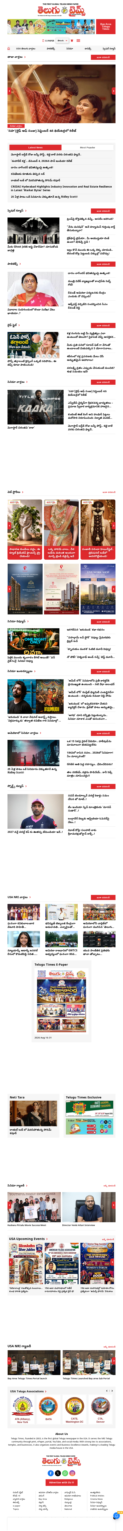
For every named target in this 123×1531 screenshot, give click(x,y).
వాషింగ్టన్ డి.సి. (70, 1492)
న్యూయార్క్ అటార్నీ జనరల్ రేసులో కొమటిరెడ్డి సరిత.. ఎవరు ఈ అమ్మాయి (23, 954)
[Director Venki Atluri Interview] (34, 1207)
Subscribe (72, 40)
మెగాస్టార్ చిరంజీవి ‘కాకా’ (21, 428)
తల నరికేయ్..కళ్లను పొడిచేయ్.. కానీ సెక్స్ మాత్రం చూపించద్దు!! (89, 774)
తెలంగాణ (68, 1506)
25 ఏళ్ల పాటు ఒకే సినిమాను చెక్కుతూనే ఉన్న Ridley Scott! (44, 197)
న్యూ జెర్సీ (42, 1506)
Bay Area (43, 1499)
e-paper (16, 1506)
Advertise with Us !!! (61, 1483)
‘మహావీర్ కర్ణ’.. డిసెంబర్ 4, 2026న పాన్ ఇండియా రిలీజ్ (41, 161)
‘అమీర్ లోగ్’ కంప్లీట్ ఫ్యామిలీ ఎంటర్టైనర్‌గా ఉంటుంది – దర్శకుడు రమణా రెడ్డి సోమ (91, 694)
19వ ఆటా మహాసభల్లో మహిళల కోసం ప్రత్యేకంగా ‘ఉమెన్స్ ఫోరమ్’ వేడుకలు (61, 1268)
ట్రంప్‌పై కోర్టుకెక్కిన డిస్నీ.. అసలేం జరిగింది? (90, 219)
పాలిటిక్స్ (51, 48)
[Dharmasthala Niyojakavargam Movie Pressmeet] (89, 1207)
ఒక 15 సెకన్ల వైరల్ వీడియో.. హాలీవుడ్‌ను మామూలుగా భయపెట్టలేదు (89, 743)
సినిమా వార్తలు (16, 126)
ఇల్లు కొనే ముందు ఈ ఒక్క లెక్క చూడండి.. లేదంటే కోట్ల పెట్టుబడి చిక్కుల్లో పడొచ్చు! (90, 252)
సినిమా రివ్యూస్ (96, 1502)
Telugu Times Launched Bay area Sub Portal (34, 1365)
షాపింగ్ (41, 1496)
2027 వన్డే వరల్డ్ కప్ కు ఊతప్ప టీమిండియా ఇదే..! (35, 832)
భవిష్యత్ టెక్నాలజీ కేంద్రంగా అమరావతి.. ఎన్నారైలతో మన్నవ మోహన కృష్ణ (60, 927)
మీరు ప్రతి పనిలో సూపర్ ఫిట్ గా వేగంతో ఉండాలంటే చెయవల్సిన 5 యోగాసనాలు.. (89, 347)
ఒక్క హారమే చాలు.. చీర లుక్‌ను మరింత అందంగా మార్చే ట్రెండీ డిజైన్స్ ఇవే (24, 530)
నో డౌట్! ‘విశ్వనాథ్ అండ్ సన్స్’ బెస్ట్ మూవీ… (91, 657)
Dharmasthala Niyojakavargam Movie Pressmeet (88, 1225)
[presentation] (9, 91)
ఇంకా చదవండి (103, 57)
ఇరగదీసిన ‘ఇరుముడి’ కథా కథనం (86, 630)
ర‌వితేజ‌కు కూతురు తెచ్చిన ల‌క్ (28, 174)
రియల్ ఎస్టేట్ (18, 1492)
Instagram (72, 1473)
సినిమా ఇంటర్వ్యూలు (98, 1506)
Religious (68, 1499)
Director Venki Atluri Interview (24, 1225)
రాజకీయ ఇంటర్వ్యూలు (99, 1509)
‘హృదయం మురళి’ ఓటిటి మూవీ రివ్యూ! (89, 649)
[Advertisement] (81, 462)
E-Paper (49, 41)
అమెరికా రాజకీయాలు (72, 1496)
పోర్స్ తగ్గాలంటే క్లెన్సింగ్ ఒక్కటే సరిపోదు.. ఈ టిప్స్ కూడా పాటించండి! (32, 363)
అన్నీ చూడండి (110, 1185)
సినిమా (69, 48)
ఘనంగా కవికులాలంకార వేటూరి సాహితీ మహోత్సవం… (21, 927)
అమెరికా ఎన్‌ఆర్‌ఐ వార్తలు (48, 1492)
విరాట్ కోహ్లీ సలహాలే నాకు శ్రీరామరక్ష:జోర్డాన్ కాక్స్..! (82, 832)
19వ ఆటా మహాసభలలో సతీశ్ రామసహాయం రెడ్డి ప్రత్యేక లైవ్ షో (26, 1268)
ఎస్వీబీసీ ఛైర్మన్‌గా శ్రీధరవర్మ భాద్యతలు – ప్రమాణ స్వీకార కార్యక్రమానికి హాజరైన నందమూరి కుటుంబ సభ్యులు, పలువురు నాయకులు (90, 408)
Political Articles (97, 1496)
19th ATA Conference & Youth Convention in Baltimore (89, 1367)
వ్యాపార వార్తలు (19, 1499)
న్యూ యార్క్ (43, 1509)
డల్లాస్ (41, 1502)
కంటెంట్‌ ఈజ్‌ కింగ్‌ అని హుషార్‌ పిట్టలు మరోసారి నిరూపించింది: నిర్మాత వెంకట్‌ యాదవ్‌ (89, 418)
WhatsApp (65, 1473)
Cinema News (96, 1499)
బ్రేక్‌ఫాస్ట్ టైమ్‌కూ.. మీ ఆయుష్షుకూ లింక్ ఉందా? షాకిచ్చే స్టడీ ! (88, 240)
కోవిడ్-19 (16, 1496)
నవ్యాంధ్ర (67, 1502)
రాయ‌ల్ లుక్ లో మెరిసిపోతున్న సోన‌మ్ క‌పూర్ (35, 180)
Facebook (51, 1473)
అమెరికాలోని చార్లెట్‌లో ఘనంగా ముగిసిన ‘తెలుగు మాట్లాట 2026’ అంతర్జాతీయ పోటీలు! (99, 929)
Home (9, 48)
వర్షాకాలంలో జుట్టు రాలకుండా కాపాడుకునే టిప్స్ (98, 530)
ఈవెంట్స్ (16, 1502)
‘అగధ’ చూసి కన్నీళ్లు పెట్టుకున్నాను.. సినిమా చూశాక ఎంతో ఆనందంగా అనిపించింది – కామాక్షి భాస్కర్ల (87, 719)
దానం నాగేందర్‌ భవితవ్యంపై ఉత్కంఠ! (32, 168)
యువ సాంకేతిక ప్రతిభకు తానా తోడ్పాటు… (96, 952)
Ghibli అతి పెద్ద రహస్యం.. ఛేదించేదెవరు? (90, 764)
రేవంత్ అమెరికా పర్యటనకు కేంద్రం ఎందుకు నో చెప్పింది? (87, 294)
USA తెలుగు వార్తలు (25, 48)
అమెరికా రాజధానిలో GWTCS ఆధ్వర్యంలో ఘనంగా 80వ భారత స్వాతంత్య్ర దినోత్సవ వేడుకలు (61, 956)
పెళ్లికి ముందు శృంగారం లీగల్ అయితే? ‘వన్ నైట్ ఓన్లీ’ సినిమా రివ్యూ (31, 659)
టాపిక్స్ (88, 48)
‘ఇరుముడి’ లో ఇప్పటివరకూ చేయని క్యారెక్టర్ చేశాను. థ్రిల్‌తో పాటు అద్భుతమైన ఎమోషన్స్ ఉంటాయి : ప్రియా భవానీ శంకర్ (91, 707)
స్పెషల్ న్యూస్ (109, 48)
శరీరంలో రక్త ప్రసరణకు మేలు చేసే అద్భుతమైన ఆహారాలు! (85, 358)
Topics (16, 1509)
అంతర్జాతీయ (95, 1492)
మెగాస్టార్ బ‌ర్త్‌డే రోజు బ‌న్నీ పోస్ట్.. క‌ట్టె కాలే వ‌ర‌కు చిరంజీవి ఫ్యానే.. (46, 155)
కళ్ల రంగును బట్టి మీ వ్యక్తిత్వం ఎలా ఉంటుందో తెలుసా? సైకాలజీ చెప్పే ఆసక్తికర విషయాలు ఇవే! (90, 337)
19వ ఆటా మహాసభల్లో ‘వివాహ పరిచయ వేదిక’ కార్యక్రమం (97, 1268)
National (68, 1509)
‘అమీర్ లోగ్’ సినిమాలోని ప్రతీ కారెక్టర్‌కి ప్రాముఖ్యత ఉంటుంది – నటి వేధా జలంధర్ (91, 682)
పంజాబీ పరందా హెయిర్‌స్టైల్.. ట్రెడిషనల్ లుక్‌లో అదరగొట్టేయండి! (61, 530)
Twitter (58, 1473)
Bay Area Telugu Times (105, 26)
